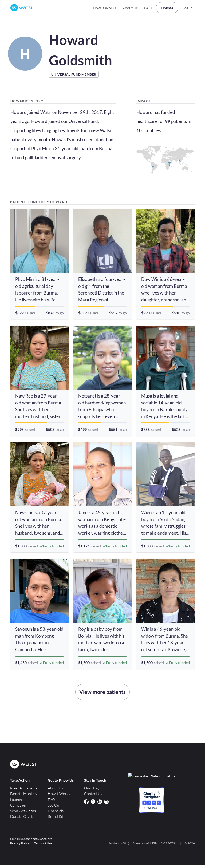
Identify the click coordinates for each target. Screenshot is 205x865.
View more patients (102, 692)
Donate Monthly (23, 793)
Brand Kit (55, 816)
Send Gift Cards (23, 810)
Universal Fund (83, 121)
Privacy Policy (20, 843)
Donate (167, 8)
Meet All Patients (23, 788)
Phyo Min (40, 148)
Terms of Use (43, 843)
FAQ (148, 8)
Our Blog (91, 788)
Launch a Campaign (18, 802)
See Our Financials (56, 808)
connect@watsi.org (38, 839)
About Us (130, 8)
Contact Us (93, 793)
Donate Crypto (22, 816)
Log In (187, 8)
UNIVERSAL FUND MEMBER (73, 74)
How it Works (104, 8)
